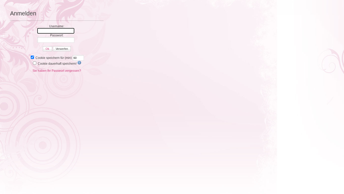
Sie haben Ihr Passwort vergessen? (56, 70)
